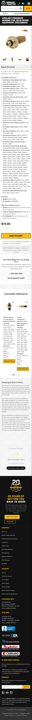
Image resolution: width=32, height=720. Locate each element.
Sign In (4, 573)
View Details (9, 361)
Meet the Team (12, 517)
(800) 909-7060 (11, 608)
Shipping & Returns (7, 556)
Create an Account (7, 576)
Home (6, 13)
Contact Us (5, 542)
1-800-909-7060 (16, 274)
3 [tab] (18, 374)
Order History (5, 583)
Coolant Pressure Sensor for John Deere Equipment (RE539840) (22, 13)
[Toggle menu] (29, 3)
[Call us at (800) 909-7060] (19, 4)
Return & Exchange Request (9, 594)
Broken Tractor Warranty (8, 535)
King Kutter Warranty (7, 549)
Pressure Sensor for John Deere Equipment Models (9, 319)
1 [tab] (13, 374)
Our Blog (10, 522)
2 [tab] (16, 374)
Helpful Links (5, 546)
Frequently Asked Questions (10, 539)
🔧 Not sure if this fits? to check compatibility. (14, 73)
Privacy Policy (10, 710)
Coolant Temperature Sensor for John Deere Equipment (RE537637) (22, 321)
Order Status (5, 580)
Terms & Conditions (20, 710)
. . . (11, 13)
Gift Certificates (6, 587)
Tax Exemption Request (8, 590)
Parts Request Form (16, 278)
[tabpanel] (9, 330)
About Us (4, 532)
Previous (3, 335)
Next (28, 335)
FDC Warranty (5, 553)
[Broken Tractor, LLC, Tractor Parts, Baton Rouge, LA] (8, 629)
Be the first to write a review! (16, 468)
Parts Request (6, 560)
